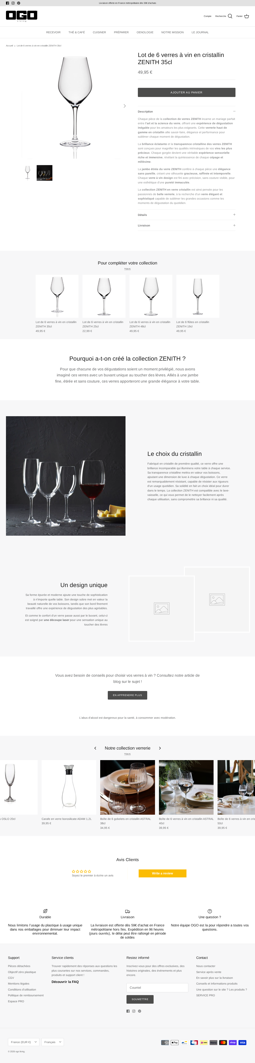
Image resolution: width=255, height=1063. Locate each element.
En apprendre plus (127, 695)
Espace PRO (16, 1001)
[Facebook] (7, 3)
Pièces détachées (19, 966)
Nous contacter (205, 966)
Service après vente (208, 972)
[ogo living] (22, 16)
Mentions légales (18, 983)
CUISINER (99, 32)
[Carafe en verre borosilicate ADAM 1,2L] (69, 787)
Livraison (144, 225)
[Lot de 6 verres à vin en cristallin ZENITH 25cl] (104, 296)
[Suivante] (124, 106)
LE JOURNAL (200, 32)
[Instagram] (13, 3)
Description (145, 111)
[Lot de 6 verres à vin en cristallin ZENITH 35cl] (57, 296)
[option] (74, 106)
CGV (11, 977)
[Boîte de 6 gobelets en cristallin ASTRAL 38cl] (127, 787)
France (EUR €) (21, 1042)
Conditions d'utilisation (22, 989)
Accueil (9, 46)
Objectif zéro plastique (22, 972)
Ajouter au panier (186, 92)
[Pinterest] (18, 3)
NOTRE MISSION (172, 32)
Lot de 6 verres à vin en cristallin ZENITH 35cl (39, 46)
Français (49, 1042)
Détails (142, 214)
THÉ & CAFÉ (77, 32)
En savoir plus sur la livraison (214, 977)
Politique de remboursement (26, 995)
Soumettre (140, 999)
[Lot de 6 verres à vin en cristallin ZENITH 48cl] (151, 296)
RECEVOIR (53, 32)
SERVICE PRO (205, 995)
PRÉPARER (121, 32)
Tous (127, 269)
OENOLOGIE (145, 32)
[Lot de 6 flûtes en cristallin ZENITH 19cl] (197, 296)
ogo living (20, 1051)
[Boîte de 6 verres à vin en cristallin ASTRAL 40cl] (186, 787)
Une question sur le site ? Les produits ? (221, 989)
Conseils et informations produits (216, 983)
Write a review (162, 873)
